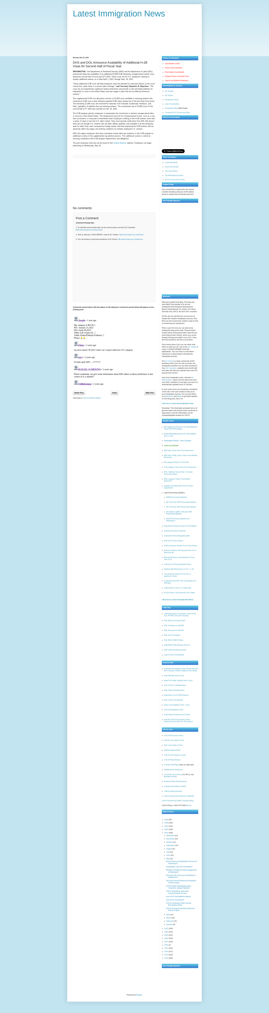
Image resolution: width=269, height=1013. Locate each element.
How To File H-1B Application (175, 685)
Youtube (185, 801)
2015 (166, 948)
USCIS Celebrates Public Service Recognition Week (178, 904)
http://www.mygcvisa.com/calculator (89, 230)
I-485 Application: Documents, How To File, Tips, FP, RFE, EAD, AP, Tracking (180, 615)
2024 (166, 826)
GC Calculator (171, 368)
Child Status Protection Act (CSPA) (177, 715)
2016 (166, 945)
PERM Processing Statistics (176, 497)
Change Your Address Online (175, 786)
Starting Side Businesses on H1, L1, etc (179, 569)
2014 (166, 952)
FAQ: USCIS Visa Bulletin (173, 700)
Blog (191, 801)
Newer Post (79, 393)
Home (114, 393)
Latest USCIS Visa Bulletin (174, 655)
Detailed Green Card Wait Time (177, 76)
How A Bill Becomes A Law (174, 676)
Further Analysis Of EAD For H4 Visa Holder (180, 546)
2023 (166, 829)
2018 (166, 938)
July (168, 852)
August (169, 849)
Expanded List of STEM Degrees (176, 695)
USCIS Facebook (168, 801)
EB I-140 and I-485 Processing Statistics (181, 502)
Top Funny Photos (172, 167)
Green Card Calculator (173, 68)
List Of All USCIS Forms (173, 775)
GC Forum (169, 95)
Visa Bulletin (141, 988)
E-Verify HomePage (171, 765)
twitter (179, 396)
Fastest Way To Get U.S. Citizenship (177, 588)
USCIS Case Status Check (174, 740)
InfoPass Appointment (172, 750)
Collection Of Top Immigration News (177, 564)
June (168, 855)
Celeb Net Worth (171, 163)
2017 (166, 942)
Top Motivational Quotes (174, 175)
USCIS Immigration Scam (173, 710)
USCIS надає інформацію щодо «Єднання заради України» (178, 887)
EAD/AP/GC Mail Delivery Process (177, 645)
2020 (166, 932)
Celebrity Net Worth (168, 988)
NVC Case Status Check (173, 745)
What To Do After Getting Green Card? (178, 681)
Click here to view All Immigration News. (178, 600)
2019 (166, 935)
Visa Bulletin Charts (172, 64)
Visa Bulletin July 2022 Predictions (179, 867)
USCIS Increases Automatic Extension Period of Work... (180, 909)
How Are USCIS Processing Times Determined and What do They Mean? (178, 720)
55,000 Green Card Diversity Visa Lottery (179, 593)
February (170, 921)
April (168, 915)
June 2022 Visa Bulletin (175, 900)
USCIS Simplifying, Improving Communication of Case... (177, 892)
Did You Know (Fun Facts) (175, 180)
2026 (166, 820)
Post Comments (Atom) (92, 398)
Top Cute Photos (171, 171)
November (170, 839)
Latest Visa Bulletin (172, 104)
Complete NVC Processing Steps (177, 113)
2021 (166, 928)
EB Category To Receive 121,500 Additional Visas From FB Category (180, 428)
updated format (170, 777)
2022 (166, 833)
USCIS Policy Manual (172, 760)
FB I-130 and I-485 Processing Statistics (181, 507)
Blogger (139, 995)
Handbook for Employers (173, 770)
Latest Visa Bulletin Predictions (176, 81)
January (169, 924)
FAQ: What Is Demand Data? (175, 621)
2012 (166, 958)
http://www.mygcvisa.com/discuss (130, 239)
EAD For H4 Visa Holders (173, 541)
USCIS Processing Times (173, 736)
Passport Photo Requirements (175, 781)
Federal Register (120, 143)
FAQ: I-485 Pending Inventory (175, 650)
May (168, 859)
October (169, 842)
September (170, 845)
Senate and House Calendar (175, 531)
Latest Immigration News (119, 13)
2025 (166, 823)
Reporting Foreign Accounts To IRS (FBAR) (180, 526)
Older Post (150, 393)
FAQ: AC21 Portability (172, 635)
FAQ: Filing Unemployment (174, 690)
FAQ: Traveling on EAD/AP (174, 625)
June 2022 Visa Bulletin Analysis (178, 896)
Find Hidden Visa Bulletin (174, 72)
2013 (166, 955)
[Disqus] (114, 350)
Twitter (178, 801)
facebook (169, 396)
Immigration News (172, 100)
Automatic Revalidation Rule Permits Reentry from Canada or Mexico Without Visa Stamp (181, 670)
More (189, 805)
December (170, 836)
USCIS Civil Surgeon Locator (175, 755)
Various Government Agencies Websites (179, 796)
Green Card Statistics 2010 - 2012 (177, 705)
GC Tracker (169, 91)
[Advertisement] (134, 39)
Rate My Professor (154, 988)
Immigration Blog (171, 108)
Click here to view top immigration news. (178, 403)
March (168, 918)
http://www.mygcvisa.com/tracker (131, 235)
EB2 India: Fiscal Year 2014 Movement (178, 450)
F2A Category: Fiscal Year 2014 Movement (180, 467)
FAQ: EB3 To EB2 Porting (173, 640)
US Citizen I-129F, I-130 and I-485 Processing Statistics (179, 513)
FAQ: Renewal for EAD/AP (174, 630)
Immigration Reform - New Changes (177, 441)
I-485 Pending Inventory (173, 791)
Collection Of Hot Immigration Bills (177, 536)
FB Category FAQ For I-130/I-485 (176, 462)
